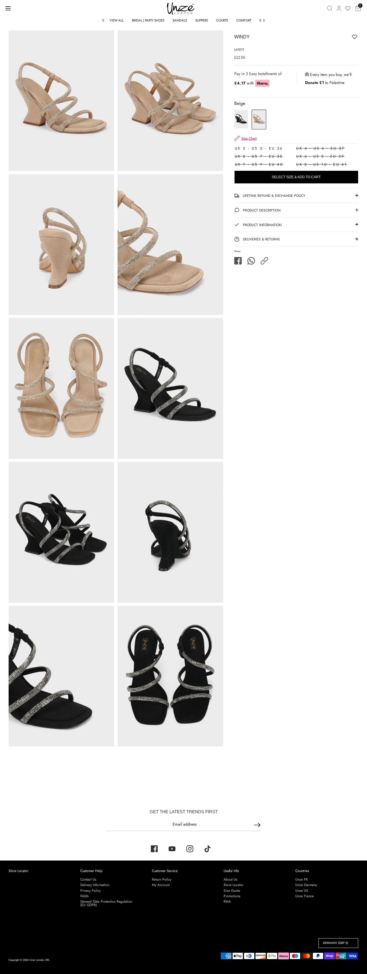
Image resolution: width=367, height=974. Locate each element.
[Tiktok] (207, 848)
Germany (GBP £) (335, 943)
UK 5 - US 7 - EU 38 (259, 156)
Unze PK (301, 879)
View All (117, 20)
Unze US (301, 890)
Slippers (201, 20)
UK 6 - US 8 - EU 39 (320, 156)
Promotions (232, 896)
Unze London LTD (39, 960)
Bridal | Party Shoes (148, 20)
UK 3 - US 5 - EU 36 (259, 148)
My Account (160, 884)
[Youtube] (172, 848)
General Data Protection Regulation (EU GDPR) (106, 903)
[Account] (338, 8)
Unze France (304, 896)
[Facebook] (154, 848)
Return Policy (161, 879)
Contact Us (88, 879)
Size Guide (232, 890)
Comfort (243, 20)
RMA (227, 901)
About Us (230, 879)
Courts (222, 20)
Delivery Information (94, 884)
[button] (264, 260)
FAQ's (84, 896)
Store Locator (18, 870)
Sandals (180, 20)
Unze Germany (306, 884)
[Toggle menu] (8, 8)
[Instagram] (189, 848)
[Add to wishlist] (337, 37)
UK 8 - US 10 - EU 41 (321, 164)
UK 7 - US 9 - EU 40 (259, 164)
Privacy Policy (90, 890)
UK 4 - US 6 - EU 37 (320, 148)
